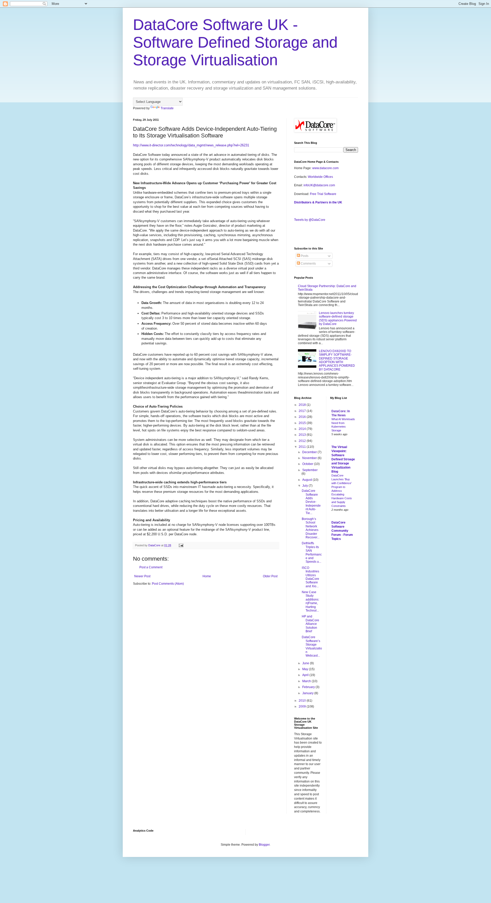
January (308, 693)
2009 (303, 706)
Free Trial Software (323, 194)
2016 (303, 417)
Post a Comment (150, 567)
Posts (304, 256)
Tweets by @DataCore (309, 220)
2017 (303, 411)
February (309, 687)
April (305, 675)
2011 (303, 447)
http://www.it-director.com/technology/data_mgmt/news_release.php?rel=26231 (191, 145)
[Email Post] (180, 545)
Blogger (264, 844)
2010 (303, 700)
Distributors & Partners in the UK (318, 202)
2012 (303, 441)
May (305, 669)
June (306, 663)
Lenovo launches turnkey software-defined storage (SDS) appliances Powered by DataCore (338, 318)
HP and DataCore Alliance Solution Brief (310, 624)
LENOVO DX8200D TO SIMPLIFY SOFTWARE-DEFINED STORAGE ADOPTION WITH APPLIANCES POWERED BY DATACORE (337, 360)
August (307, 480)
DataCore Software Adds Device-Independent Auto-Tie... (311, 502)
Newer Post (142, 576)
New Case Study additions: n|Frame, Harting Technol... (310, 601)
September (310, 470)
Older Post (270, 576)
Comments (308, 263)
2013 (303, 435)
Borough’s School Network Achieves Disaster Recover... (310, 528)
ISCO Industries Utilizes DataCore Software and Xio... (310, 577)
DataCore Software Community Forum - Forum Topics (342, 531)
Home (207, 576)
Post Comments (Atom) (168, 583)
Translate (167, 108)
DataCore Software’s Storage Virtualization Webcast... (312, 646)
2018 (303, 405)
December (310, 452)
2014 (303, 429)
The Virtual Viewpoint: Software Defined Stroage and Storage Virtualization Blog (343, 459)
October (308, 464)
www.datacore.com (325, 168)
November (310, 458)
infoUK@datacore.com (319, 185)
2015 (303, 423)
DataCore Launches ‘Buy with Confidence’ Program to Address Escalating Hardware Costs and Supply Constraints (341, 490)
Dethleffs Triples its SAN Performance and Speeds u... (312, 552)
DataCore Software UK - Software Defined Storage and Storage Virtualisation (235, 42)
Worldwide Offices (320, 177)
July (305, 485)
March (307, 681)
